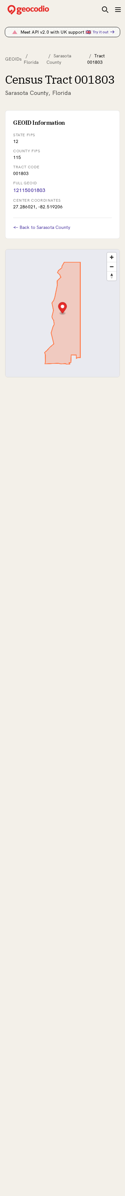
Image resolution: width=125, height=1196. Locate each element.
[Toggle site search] (105, 9)
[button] (62, 308)
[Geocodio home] (38, 10)
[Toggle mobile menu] (117, 9)
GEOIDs (13, 59)
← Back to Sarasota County (42, 227)
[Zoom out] (111, 266)
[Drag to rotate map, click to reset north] (111, 275)
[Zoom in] (111, 257)
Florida (31, 62)
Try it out (100, 31)
